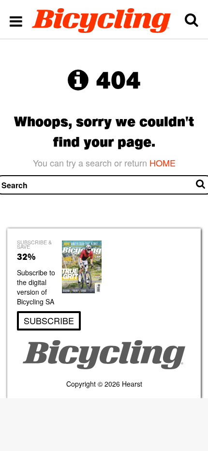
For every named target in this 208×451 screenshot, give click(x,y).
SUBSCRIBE (49, 320)
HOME (162, 162)
